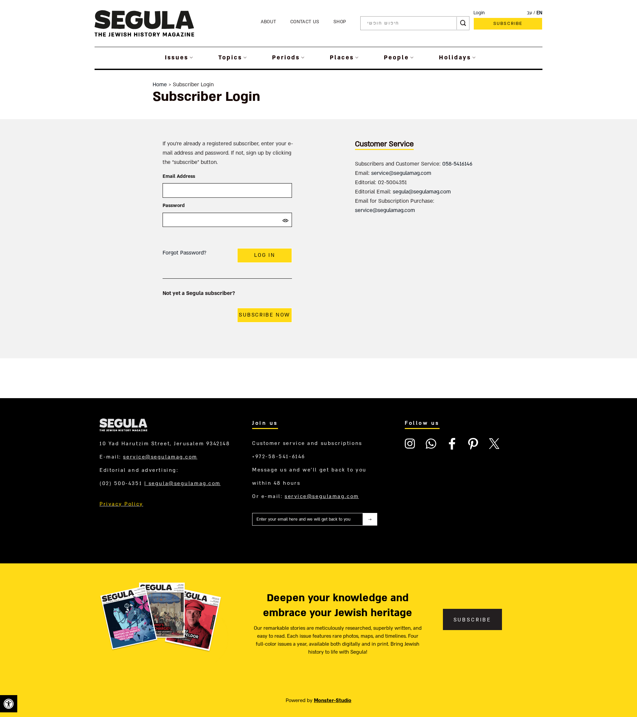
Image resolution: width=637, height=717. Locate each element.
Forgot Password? (184, 252)
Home (160, 84)
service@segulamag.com (401, 173)
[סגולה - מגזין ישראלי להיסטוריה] (144, 23)
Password (174, 205)
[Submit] (463, 23)
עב (529, 13)
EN (539, 13)
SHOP (339, 22)
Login (479, 13)
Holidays (455, 57)
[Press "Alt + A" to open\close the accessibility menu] (8, 703)
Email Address (179, 176)
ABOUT (268, 22)
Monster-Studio (332, 700)
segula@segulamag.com (422, 191)
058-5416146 (457, 164)
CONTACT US (304, 22)
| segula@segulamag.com (182, 483)
